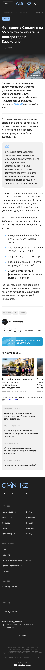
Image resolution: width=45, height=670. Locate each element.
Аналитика (7, 517)
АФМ (15, 313)
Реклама (6, 555)
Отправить (22, 635)
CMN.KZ (18, 104)
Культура (30, 528)
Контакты (6, 571)
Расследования (9, 512)
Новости (23, 12)
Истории (30, 512)
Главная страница (10, 12)
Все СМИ (12, 399)
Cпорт (5, 528)
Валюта (23, 313)
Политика (30, 517)
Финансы (6, 523)
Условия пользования (12, 566)
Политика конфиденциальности (16, 560)
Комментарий (8, 534)
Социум (30, 534)
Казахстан (7, 313)
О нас (4, 549)
